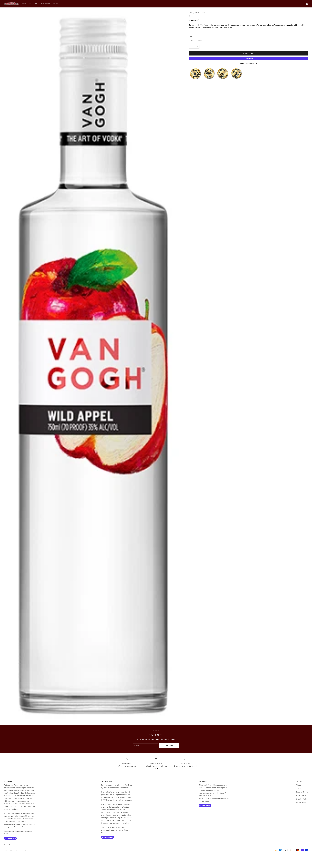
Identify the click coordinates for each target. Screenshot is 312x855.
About (298, 785)
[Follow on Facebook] (5, 844)
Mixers (36, 3)
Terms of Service (302, 792)
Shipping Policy (301, 799)
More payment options (248, 63)
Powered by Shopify (23, 850)
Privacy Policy (301, 795)
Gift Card (55, 3)
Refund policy (301, 802)
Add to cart (248, 53)
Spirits (24, 3)
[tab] (193, 20)
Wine (30, 3)
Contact (299, 788)
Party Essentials (45, 3)
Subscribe (169, 746)
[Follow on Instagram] (9, 844)
